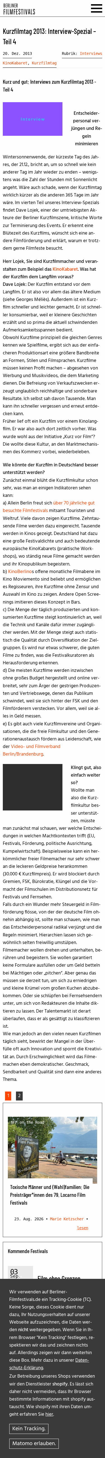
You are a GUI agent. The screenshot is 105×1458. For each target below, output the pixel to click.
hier (49, 1414)
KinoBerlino (20, 572)
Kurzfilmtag (44, 63)
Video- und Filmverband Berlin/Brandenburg (31, 750)
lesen (82, 1228)
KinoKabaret (15, 63)
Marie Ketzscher (67, 1219)
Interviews (91, 53)
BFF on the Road (27, 1122)
